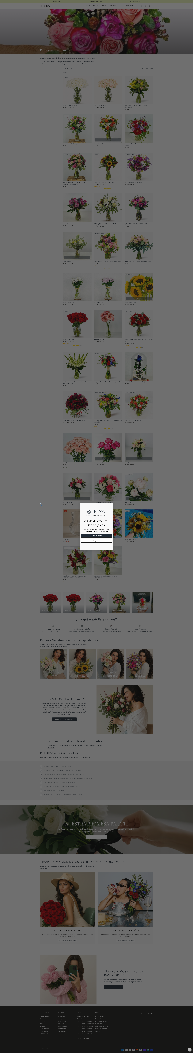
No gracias (96, 541)
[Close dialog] (40, 505)
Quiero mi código (96, 535)
